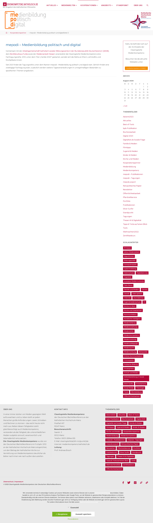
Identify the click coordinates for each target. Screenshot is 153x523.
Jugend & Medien (130, 151)
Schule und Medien (131, 373)
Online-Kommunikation (133, 356)
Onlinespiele (129, 360)
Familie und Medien (131, 289)
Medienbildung (129, 167)
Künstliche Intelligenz (132, 319)
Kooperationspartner (18, 33)
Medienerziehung (130, 327)
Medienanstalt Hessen (46, 54)
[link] (147, 5)
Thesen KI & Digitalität (132, 220)
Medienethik (129, 331)
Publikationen (129, 205)
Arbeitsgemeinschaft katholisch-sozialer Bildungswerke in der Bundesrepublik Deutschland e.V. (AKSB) (66, 51)
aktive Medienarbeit (131, 252)
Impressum (18, 482)
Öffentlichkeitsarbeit (131, 193)
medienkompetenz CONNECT (136, 68)
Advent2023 (128, 117)
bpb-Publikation (130, 128)
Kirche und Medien (131, 159)
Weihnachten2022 (131, 232)
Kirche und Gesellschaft (133, 310)
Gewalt (126, 294)
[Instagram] (135, 482)
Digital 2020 (128, 136)
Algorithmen (129, 256)
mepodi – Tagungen (131, 178)
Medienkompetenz (131, 170)
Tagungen (127, 216)
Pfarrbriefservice (130, 197)
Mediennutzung (130, 339)
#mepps (127, 248)
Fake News (128, 285)
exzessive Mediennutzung (134, 281)
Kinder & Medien (130, 155)
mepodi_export (129, 182)
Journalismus (138, 298)
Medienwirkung (130, 352)
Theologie (140, 388)
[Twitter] (129, 482)
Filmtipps (127, 147)
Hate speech (137, 294)
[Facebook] (123, 482)
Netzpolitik (143, 352)
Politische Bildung (131, 364)
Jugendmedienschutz (132, 302)
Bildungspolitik (129, 260)
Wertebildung (136, 392)
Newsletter (127, 190)
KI (144, 302)
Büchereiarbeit (129, 132)
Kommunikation (130, 314)
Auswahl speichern (83, 514)
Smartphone (141, 384)
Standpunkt (128, 213)
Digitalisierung (142, 273)
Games (144, 289)
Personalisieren (73, 519)
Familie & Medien (130, 144)
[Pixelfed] (147, 482)
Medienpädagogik (131, 343)
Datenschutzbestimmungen (89, 502)
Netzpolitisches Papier (132, 186)
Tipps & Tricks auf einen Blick (135, 224)
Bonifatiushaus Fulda (19, 54)
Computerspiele (130, 265)
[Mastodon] (141, 482)
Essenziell (75, 508)
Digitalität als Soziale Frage (134, 140)
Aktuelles (127, 121)
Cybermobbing (130, 269)
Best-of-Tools (128, 124)
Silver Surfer (128, 209)
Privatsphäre (129, 369)
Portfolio (126, 201)
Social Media (128, 388)
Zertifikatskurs (129, 236)
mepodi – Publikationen (133, 174)
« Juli (125, 106)
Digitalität (127, 277)
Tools (125, 228)
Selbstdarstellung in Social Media (134, 378)
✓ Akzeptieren (61, 514)
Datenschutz (129, 273)
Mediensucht (129, 348)
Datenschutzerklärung (102, 493)
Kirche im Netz (129, 306)
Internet (127, 298)
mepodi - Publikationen (115, 440)
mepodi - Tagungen (135, 440)
